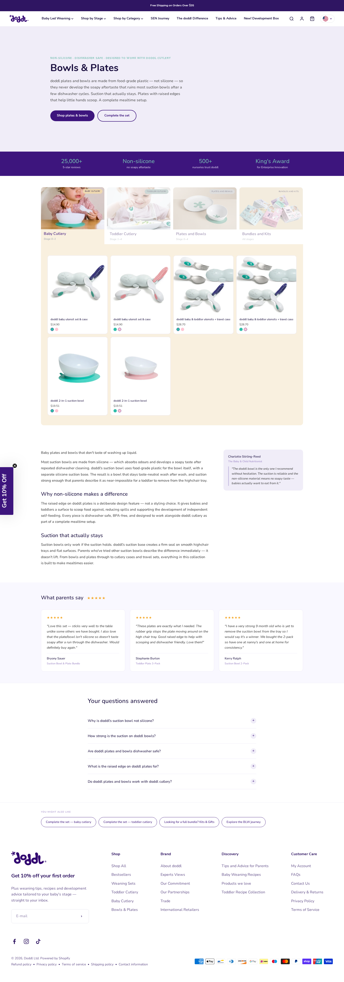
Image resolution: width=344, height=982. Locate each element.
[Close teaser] (14, 465)
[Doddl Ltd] (19, 18)
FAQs (295, 874)
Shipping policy (102, 964)
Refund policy (21, 964)
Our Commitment (175, 883)
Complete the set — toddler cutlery (127, 822)
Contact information (133, 964)
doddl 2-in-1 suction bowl (67, 401)
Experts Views (173, 874)
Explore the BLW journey (244, 822)
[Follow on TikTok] (38, 941)
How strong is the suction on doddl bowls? (171, 736)
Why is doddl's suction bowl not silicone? (171, 720)
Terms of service (74, 964)
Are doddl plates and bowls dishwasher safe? (171, 751)
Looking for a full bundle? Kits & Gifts (189, 822)
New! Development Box (261, 18)
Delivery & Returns (307, 892)
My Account (301, 866)
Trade (165, 901)
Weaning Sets (123, 883)
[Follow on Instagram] (26, 941)
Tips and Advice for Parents (245, 866)
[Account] (302, 19)
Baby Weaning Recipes (241, 874)
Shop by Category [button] (126, 18)
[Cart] (312, 19)
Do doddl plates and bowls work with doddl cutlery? (171, 781)
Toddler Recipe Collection (243, 892)
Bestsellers (121, 874)
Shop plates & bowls (72, 115)
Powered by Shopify (55, 958)
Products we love (236, 883)
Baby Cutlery (122, 901)
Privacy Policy (302, 901)
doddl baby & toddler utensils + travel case (203, 319)
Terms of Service (305, 909)
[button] (6, 491)
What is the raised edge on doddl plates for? (171, 766)
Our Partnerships (175, 892)
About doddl (171, 866)
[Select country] (327, 19)
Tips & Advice (226, 18)
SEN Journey (160, 18)
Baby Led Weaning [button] (56, 18)
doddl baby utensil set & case (69, 319)
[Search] (291, 19)
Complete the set (116, 115)
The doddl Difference (192, 18)
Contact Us (300, 883)
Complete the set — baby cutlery (68, 822)
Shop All (118, 866)
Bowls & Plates (124, 909)
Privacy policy (47, 964)
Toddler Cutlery (124, 892)
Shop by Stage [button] (92, 18)
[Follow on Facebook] (14, 941)
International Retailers (180, 909)
